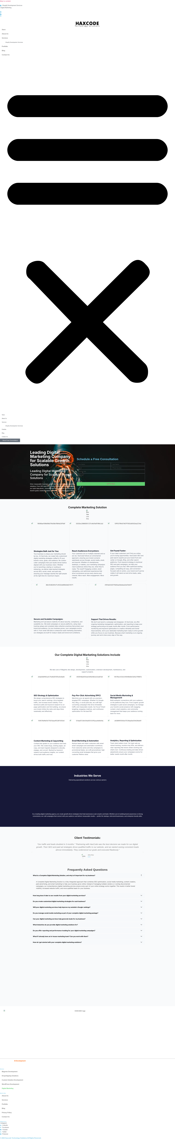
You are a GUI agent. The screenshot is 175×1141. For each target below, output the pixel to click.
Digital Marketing (7, 1088)
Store (4, 29)
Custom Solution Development (12, 1080)
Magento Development (9, 1071)
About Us (5, 34)
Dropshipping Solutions (10, 1076)
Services (5, 38)
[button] (87, 234)
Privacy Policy (7, 1112)
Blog (3, 50)
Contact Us (6, 55)
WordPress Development (10, 1084)
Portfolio (5, 46)
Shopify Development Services (14, 42)
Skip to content (5, 1)
